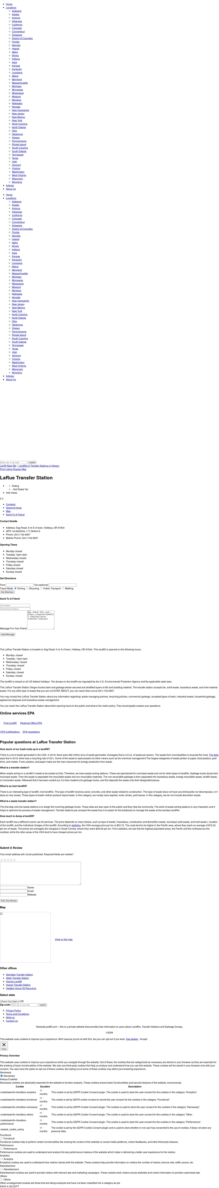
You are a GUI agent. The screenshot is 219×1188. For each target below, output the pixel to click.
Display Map (19, 469)
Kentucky (17, 69)
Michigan (17, 86)
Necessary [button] (5, 1072)
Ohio (14, 130)
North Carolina (19, 124)
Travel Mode (6, 588)
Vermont (16, 165)
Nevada (16, 106)
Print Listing (6, 469)
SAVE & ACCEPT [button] (9, 1186)
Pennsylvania (19, 141)
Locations (11, 7)
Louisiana (17, 72)
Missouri (16, 96)
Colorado (17, 28)
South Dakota (19, 151)
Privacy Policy (13, 1010)
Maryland (17, 79)
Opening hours (14, 507)
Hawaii (15, 48)
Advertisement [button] (7, 1165)
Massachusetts (20, 83)
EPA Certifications (10, 731)
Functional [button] (5, 1135)
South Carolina (20, 148)
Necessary (9, 1075)
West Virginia (19, 175)
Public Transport (52, 588)
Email (31, 891)
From (2, 584)
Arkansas (17, 21)
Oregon (16, 137)
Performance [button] (7, 1145)
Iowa (14, 62)
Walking (68, 588)
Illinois (15, 55)
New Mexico (18, 117)
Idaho (15, 52)
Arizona (16, 17)
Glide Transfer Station (17, 978)
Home (9, 4)
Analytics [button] (5, 1155)
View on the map (64, 939)
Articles (10, 185)
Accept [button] (143, 1039)
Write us (10, 1017)
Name (31, 887)
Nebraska (17, 103)
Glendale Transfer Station (19, 974)
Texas (15, 158)
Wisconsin (17, 178)
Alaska (15, 14)
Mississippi (18, 93)
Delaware (17, 35)
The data (213, 755)
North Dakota (19, 127)
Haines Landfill (14, 981)
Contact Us (12, 1021)
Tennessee (18, 154)
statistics (76, 825)
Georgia (16, 45)
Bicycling (34, 588)
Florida (15, 41)
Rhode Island (19, 144)
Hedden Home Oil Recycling (21, 988)
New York (17, 120)
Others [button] (3, 1176)
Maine (15, 76)
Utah (14, 161)
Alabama (16, 11)
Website (32, 894)
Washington (18, 171)
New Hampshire (20, 110)
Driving (21, 588)
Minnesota (17, 89)
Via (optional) (41, 584)
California (17, 24)
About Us (11, 189)
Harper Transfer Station (18, 985)
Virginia (16, 168)
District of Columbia (22, 38)
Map (8, 511)
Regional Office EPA (31, 723)
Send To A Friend (15, 514)
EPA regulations (31, 731)
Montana (16, 100)
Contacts (10, 504)
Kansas (16, 65)
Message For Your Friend (13, 628)
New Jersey (18, 113)
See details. (132, 1039)
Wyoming (17, 182)
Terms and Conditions (17, 1014)
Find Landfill (10, 723)
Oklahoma (17, 134)
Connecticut (18, 31)
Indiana (16, 59)
